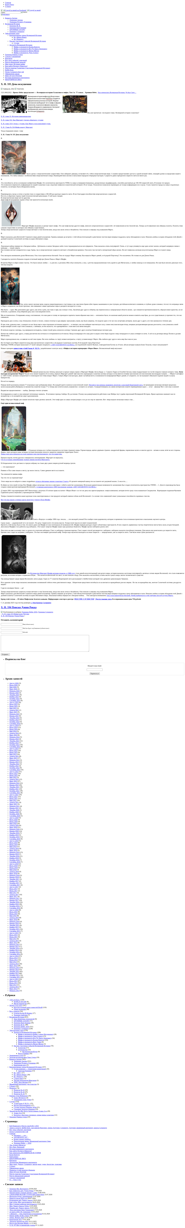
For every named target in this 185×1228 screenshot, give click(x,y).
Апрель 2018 (14, 871)
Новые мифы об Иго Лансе (19, 1216)
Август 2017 (14, 887)
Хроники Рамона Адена (14, 55)
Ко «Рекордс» (19, 39)
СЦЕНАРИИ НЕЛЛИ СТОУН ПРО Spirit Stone (26, 1194)
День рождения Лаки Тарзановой (21, 1210)
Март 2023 (13, 758)
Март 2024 (13, 735)
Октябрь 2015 (14, 929)
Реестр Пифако (23, 1053)
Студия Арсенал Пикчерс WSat (25, 1107)
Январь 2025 (14, 716)
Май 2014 (12, 962)
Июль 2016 (13, 912)
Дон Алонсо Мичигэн (17, 1145)
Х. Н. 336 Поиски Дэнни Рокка (19, 607)
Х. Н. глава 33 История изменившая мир (16, 116)
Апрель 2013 (14, 987)
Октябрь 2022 (14, 768)
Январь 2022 (14, 785)
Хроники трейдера (20, 1015)
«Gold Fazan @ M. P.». (22, 1103)
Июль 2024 (13, 727)
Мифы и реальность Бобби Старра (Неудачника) (35, 1034)
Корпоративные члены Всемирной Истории (25, 35)
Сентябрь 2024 (14, 723)
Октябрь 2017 (14, 883)
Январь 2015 (14, 946)
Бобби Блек (9, 70)
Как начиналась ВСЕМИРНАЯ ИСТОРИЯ (25, 1153)
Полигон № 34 (19, 1094)
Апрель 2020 (14, 825)
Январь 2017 (14, 900)
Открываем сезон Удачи (22, 1100)
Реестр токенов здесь (103, 599)
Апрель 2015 (14, 941)
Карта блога (9, 4)
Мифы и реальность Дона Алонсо (26, 53)
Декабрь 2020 (14, 810)
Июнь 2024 (13, 729)
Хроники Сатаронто (16, 31)
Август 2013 (14, 979)
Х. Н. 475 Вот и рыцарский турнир (22, 1225)
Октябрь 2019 (14, 837)
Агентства (22, 1048)
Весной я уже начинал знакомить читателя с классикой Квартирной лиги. (116, 385)
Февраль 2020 (14, 829)
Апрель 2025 (14, 710)
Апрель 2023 (14, 756)
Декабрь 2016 (14, 902)
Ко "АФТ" (17, 1073)
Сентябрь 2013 (14, 977)
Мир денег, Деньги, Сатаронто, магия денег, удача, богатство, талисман (35, 1164)
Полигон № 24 (19, 1092)
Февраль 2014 (14, 968)
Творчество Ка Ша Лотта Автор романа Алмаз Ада (28, 1111)
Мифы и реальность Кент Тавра (29, 1042)
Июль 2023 (13, 750)
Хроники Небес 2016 (29, 612)
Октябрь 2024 (14, 722)
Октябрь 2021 (14, 791)
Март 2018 (13, 873)
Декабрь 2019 (14, 833)
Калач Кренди (14, 1155)
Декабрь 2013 (14, 971)
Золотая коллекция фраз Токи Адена (22, 1057)
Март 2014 (13, 966)
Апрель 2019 (14, 848)
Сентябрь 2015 (14, 931)
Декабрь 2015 (14, 925)
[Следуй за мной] (34, 10)
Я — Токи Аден (15, 1180)
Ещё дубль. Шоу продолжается (20, 1202)
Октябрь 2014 (14, 952)
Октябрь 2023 (14, 745)
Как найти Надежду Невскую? (16, 66)
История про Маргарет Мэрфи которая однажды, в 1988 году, (52, 573)
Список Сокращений (13, 56)
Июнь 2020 (13, 821)
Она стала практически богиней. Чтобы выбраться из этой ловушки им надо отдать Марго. (140, 595)
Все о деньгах (14, 1011)
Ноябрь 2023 (14, 743)
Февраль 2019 (14, 852)
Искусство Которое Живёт (19, 1223)
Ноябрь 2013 (14, 973)
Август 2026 (14, 683)
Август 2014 (14, 956)
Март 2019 (13, 850)
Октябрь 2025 (14, 699)
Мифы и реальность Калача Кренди (27, 47)
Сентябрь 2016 (14, 908)
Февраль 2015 (14, 944)
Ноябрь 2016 (14, 904)
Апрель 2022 (14, 779)
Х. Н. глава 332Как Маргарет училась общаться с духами (22, 120)
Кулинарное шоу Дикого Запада (21, 1200)
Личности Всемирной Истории (20, 45)
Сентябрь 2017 (14, 885)
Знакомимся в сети (16, 1055)
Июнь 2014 (13, 960)
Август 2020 (14, 818)
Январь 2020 (14, 831)
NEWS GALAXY (15, 1005)
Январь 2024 (14, 739)
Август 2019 (14, 841)
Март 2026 (13, 689)
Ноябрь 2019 (14, 835)
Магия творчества (20, 1003)
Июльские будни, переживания (20, 1196)
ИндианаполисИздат (29, 1052)
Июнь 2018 (13, 868)
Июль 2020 (13, 820)
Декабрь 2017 (14, 879)
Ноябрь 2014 (14, 950)
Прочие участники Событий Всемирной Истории (27, 41)
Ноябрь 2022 (14, 766)
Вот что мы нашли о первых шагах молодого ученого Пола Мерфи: (25, 500)
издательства (22, 1050)
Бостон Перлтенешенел (22, 1105)
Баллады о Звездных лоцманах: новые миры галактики (34, 1115)
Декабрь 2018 (14, 856)
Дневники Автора (16, 20)
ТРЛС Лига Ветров (21, 1082)
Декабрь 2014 (14, 948)
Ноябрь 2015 (14, 927)
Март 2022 (13, 781)
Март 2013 (13, 989)
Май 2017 (12, 893)
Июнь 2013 (13, 983)
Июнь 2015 (13, 937)
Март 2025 (13, 712)
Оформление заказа (12, 74)
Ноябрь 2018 (14, 858)
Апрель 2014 (14, 964)
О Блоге (12, 1086)
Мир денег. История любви (15, 64)
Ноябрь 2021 (14, 789)
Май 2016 (12, 916)
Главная (8, 3)
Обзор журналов (20, 1009)
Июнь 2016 (13, 914)
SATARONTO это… (21, 1137)
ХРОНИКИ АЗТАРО (17, 30)
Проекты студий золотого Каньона (22, 1170)
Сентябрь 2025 (14, 700)
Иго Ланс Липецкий (16, 1147)
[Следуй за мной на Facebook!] (15, 10)
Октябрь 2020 (14, 814)
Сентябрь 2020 (14, 816)
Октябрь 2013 (14, 975)
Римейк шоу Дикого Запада (19, 1208)
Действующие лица (12, 33)
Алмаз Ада (18, 1113)
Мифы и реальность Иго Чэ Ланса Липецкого (30, 49)
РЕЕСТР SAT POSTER (13, 76)
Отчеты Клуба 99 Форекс (23, 1013)
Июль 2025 (13, 704)
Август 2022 (14, 772)
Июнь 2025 (13, 706)
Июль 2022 (13, 773)
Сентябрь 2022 (14, 770)
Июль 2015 (13, 935)
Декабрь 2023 (14, 741)
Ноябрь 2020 (14, 812)
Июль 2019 (13, 843)
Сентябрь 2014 (14, 954)
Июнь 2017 (13, 891)
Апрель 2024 (14, 733)
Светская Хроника (25, 1071)
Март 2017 (13, 896)
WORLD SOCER (20, 1002)
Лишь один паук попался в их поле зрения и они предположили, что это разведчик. (31, 454)
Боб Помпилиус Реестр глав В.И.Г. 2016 (24, 1126)
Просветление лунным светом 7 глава (23, 1193)
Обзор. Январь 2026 (16, 1217)
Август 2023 (14, 748)
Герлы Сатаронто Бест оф (14, 72)
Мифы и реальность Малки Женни (26, 51)
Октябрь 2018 (14, 860)
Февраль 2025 (14, 714)
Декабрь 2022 (14, 764)
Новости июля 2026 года (18, 1198)
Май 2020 (12, 823)
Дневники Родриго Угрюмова (20, 22)
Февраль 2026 (14, 691)
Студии (16, 43)
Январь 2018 (14, 877)
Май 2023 (12, 754)
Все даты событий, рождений (16, 60)
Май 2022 (12, 777)
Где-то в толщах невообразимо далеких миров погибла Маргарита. (25, 459)
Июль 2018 (13, 866)
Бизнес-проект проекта (22, 1139)
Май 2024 (12, 731)
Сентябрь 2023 (14, 747)
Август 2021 (14, 795)
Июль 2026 (13, 685)
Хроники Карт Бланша (17, 28)
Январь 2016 (14, 923)
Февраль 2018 (14, 875)
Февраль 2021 (14, 806)
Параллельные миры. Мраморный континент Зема (32, 1141)
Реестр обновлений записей (15, 62)
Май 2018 (12, 870)
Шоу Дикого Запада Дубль (19, 1206)
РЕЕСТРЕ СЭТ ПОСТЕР (84, 599)
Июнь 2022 (13, 775)
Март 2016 (13, 919)
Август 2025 (14, 702)
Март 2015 (13, 943)
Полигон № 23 (19, 1090)
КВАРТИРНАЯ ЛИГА (13, 79)
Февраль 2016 (14, 921)
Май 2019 (12, 846)
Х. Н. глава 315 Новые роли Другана (15, 614)
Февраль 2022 (14, 783)
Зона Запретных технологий (24, 1019)
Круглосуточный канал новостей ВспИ (28, 1007)
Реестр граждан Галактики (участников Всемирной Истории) (27, 68)
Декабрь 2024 (14, 718)
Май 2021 (12, 800)
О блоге (8, 6)
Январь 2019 (14, 854)
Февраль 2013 (14, 991)
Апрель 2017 (14, 894)
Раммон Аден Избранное (18, 1096)
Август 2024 (14, 725)
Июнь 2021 (13, 798)
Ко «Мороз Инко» (20, 37)
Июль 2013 (13, 981)
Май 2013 (12, 985)
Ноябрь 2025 (14, 697)
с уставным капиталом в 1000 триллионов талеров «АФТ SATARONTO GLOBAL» (65, 487)
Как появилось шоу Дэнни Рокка (21, 1191)
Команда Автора (11, 18)
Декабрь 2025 (14, 695)
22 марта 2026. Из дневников (20, 1212)
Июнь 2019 (13, 845)
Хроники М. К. (15, 26)
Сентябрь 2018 (14, 862)
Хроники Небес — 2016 (22, 1143)
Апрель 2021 (14, 802)
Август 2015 (14, 933)
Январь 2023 (14, 762)
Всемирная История (12, 24)
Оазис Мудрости (20, 1098)
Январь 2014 (14, 969)
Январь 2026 (14, 693)
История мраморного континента (17, 78)
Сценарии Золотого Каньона (24, 1109)
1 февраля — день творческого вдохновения (25, 1214)
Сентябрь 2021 (14, 793)
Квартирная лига (20, 1065)
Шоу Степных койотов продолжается (23, 1204)
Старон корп (18, 1078)
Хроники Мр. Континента (19, 1189)
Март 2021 (13, 804)
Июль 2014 (13, 958)
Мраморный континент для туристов (23, 1084)
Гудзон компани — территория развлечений (30, 1069)
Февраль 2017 (14, 898)
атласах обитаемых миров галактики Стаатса (52, 481)
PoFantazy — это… (21, 1135)
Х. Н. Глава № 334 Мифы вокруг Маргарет (17, 127)
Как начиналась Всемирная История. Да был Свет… (117, 92)
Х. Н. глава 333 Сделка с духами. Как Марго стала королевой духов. (26, 124)
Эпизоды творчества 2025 (18, 1221)
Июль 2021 (13, 796)
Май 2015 (12, 939)
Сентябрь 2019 (14, 839)
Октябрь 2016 (14, 906)
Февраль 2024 (14, 737)
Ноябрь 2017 (14, 881)
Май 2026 (12, 687)
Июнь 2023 (13, 752)
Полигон (12, 1088)
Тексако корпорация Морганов (25, 1080)
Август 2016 (14, 910)
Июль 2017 (13, 889)
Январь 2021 (14, 808)
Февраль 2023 (14, 760)
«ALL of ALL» (14, 1000)
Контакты (8, 58)
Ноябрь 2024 (14, 720)
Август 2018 (14, 864)
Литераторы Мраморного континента (23, 1162)
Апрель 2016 (14, 918)
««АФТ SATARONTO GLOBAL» (62, 345)
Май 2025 (12, 708)
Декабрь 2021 (14, 787)
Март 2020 (13, 827)
